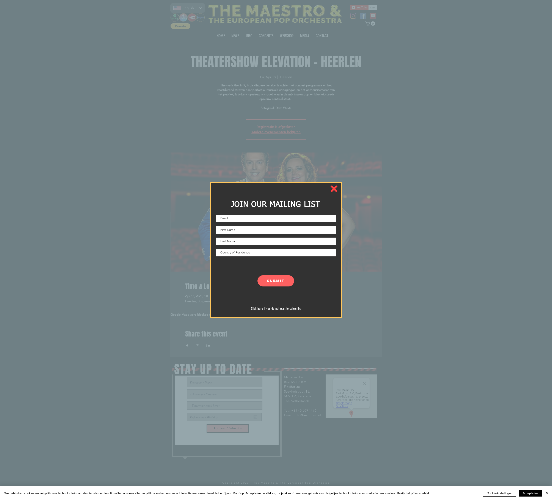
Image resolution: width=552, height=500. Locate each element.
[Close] (546, 493)
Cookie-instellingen (500, 493)
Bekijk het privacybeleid (413, 493)
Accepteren (530, 493)
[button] (334, 188)
